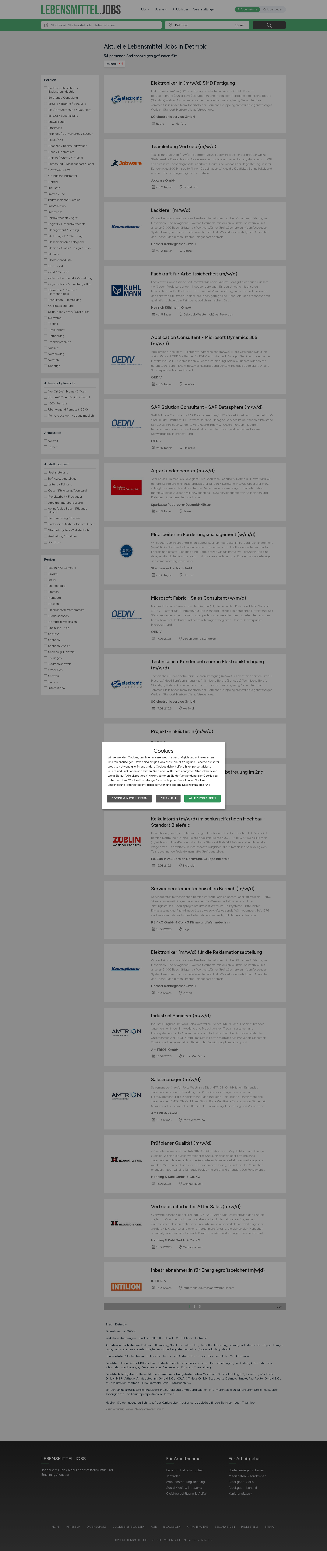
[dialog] (163, 775)
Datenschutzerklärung (196, 785)
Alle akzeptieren (202, 798)
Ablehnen (168, 798)
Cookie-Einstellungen (129, 798)
